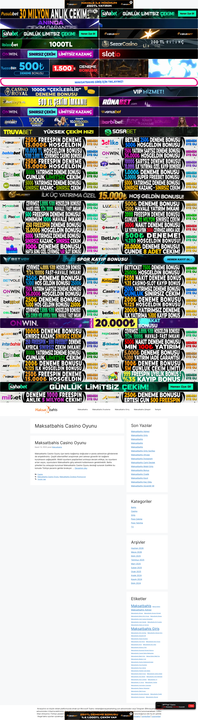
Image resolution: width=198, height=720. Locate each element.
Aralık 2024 (136, 575)
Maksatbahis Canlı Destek (143, 462)
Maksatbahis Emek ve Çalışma (140, 625)
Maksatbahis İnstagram (142, 459)
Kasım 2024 (136, 579)
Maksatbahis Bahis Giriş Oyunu (140, 616)
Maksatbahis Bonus (140, 470)
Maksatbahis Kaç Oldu (141, 482)
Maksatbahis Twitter (151, 682)
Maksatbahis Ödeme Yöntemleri (140, 688)
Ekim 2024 (136, 583)
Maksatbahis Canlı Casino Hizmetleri (142, 619)
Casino (40, 474)
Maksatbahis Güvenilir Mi (142, 486)
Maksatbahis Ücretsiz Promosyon (73, 477)
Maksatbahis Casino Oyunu (60, 442)
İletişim (158, 409)
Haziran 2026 (137, 548)
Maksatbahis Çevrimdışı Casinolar (141, 685)
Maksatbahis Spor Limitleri (139, 679)
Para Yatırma (137, 523)
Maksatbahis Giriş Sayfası (143, 451)
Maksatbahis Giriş (122, 409)
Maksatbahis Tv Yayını (137, 682)
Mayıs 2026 (136, 552)
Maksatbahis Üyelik (140, 474)
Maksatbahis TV (152, 679)
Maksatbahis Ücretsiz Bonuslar (140, 694)
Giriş (133, 515)
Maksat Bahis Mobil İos (153, 656)
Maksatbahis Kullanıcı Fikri (139, 647)
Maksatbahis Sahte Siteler (154, 673)
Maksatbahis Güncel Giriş (154, 633)
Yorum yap (41, 479)
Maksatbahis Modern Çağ (138, 659)
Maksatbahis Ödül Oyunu (138, 691)
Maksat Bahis (156, 606)
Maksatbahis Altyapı (140, 455)
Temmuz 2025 (137, 560)
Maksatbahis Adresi (140, 431)
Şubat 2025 (136, 568)
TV (132, 527)
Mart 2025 (136, 564)
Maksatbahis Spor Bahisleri (154, 676)
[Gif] (99, 195)
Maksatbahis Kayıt (139, 478)
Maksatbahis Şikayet (142, 409)
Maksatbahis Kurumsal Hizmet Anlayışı (142, 650)
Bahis (133, 507)
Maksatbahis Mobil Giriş (142, 466)
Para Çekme (136, 519)
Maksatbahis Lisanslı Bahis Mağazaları (142, 653)
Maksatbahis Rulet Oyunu (138, 673)
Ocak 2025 (136, 571)
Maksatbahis (83, 409)
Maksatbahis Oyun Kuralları (139, 665)
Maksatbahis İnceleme (101, 409)
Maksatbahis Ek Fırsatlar (154, 622)
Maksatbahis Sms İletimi (138, 676)
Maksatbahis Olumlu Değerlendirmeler (142, 662)
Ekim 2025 (136, 556)
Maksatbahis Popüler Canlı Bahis (140, 671)
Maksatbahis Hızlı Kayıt (138, 641)
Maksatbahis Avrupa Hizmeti (152, 613)
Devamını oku (81, 468)
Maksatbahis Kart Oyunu (153, 641)
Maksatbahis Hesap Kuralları (139, 638)
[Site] (49, 142)
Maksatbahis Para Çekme (138, 668)
